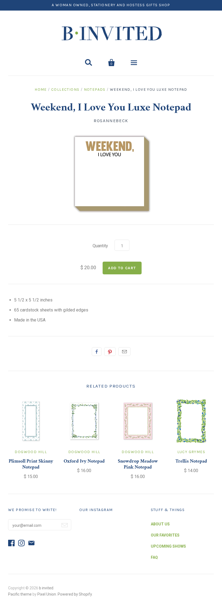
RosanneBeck (111, 120)
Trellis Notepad (191, 461)
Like (97, 351)
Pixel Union (46, 594)
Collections (65, 89)
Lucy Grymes (191, 452)
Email (124, 351)
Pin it (110, 351)
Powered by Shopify (75, 594)
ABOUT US (160, 524)
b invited (46, 588)
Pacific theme (20, 594)
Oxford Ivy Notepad (84, 461)
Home (41, 89)
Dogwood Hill (31, 452)
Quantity (100, 245)
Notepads (95, 89)
